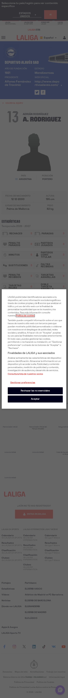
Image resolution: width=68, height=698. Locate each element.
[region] (34, 349)
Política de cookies (25, 315)
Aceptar (35, 399)
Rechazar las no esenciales (35, 390)
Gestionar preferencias (22, 382)
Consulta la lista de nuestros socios (25, 374)
